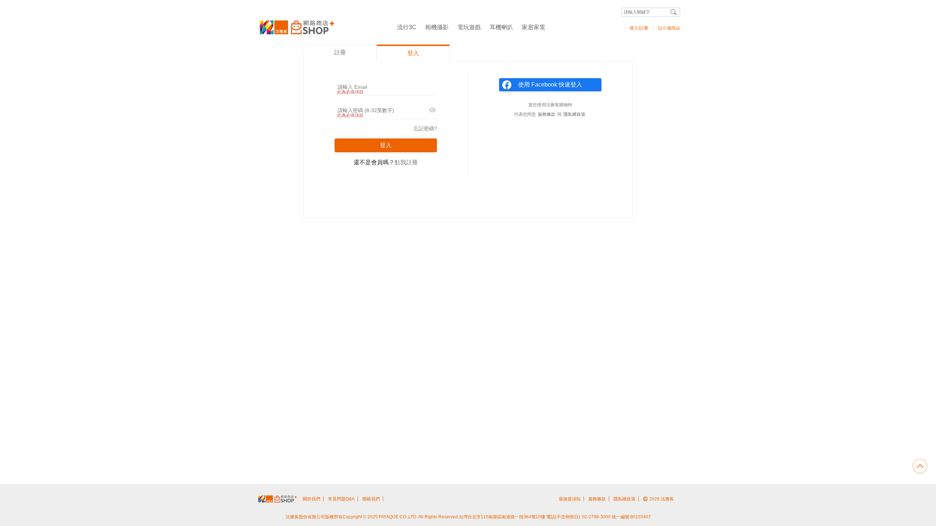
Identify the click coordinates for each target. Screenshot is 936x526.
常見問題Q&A (341, 499)
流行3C (406, 27)
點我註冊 (406, 162)
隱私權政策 (574, 114)
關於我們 (311, 499)
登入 (386, 145)
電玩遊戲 (469, 27)
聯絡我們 (371, 499)
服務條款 (546, 114)
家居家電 (533, 27)
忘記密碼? (425, 129)
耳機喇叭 (501, 27)
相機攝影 (437, 27)
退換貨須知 (570, 499)
